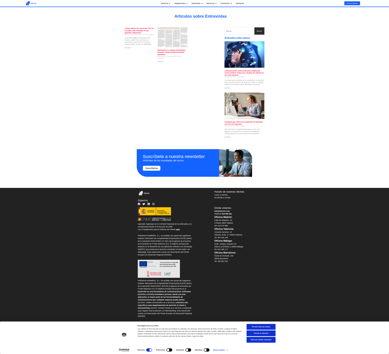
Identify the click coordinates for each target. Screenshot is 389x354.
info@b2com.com (222, 211)
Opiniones (240, 3)
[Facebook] (139, 204)
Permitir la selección (261, 333)
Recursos (210, 3)
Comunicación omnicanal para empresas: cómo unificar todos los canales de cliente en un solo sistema (244, 73)
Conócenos (225, 3)
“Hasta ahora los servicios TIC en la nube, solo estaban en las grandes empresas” (139, 30)
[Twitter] (144, 204)
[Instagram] (153, 204)
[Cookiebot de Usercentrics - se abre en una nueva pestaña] (124, 350)
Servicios (164, 3)
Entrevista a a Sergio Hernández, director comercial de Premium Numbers (172, 52)
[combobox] (239, 31)
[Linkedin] (148, 204)
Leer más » (128, 47)
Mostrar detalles (219, 350)
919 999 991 (227, 214)
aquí (178, 229)
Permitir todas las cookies (261, 327)
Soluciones (195, 3)
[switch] (169, 350)
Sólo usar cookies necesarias (261, 340)
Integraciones (179, 3)
